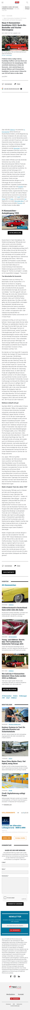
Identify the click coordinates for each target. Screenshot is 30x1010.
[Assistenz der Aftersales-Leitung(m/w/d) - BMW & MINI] (6, 820)
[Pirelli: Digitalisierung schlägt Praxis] (15, 780)
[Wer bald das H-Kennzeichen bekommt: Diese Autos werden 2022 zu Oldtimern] (15, 661)
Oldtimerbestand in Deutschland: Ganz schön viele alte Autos (14, 609)
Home (3, 15)
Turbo (12, 199)
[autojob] (24, 812)
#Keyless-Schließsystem (15, 724)
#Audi (7, 698)
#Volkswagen (23, 696)
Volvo (3, 199)
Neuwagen (17, 148)
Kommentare (8, 84)
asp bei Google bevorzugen (12, 88)
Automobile (9, 15)
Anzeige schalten (20, 838)
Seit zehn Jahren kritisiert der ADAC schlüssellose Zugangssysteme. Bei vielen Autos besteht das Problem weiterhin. (14, 736)
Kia (25, 199)
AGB (14, 1004)
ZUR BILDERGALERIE (15, 233)
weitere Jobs (6, 838)
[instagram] (15, 976)
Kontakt (21, 994)
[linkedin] (19, 976)
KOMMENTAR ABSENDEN (15, 904)
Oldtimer (12, 129)
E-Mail (3, 862)
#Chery (10, 758)
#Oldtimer (11, 604)
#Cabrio (15, 696)
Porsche (19, 203)
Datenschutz (19, 1004)
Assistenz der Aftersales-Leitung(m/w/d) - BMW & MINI (13, 827)
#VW (3, 698)
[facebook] (10, 976)
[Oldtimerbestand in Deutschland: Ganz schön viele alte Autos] (15, 595)
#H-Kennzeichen (9, 585)
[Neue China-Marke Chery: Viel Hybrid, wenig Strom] (15, 748)
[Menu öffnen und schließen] (3, 2)
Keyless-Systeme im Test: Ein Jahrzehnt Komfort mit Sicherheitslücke (13, 729)
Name (3, 869)
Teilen (18, 84)
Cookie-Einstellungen (15, 1005)
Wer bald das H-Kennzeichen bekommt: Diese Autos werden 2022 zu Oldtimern (14, 676)
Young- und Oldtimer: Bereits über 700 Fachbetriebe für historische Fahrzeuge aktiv (13, 642)
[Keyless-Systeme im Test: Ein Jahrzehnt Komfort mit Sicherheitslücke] (15, 714)
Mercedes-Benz (19, 201)
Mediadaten (10, 994)
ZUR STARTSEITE (8, 572)
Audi (18, 197)
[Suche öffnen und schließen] (27, 2)
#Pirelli (10, 790)
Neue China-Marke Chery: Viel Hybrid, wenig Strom (14, 762)
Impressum (8, 1004)
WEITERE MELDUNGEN (9, 689)
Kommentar (5, 876)
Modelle (20, 186)
